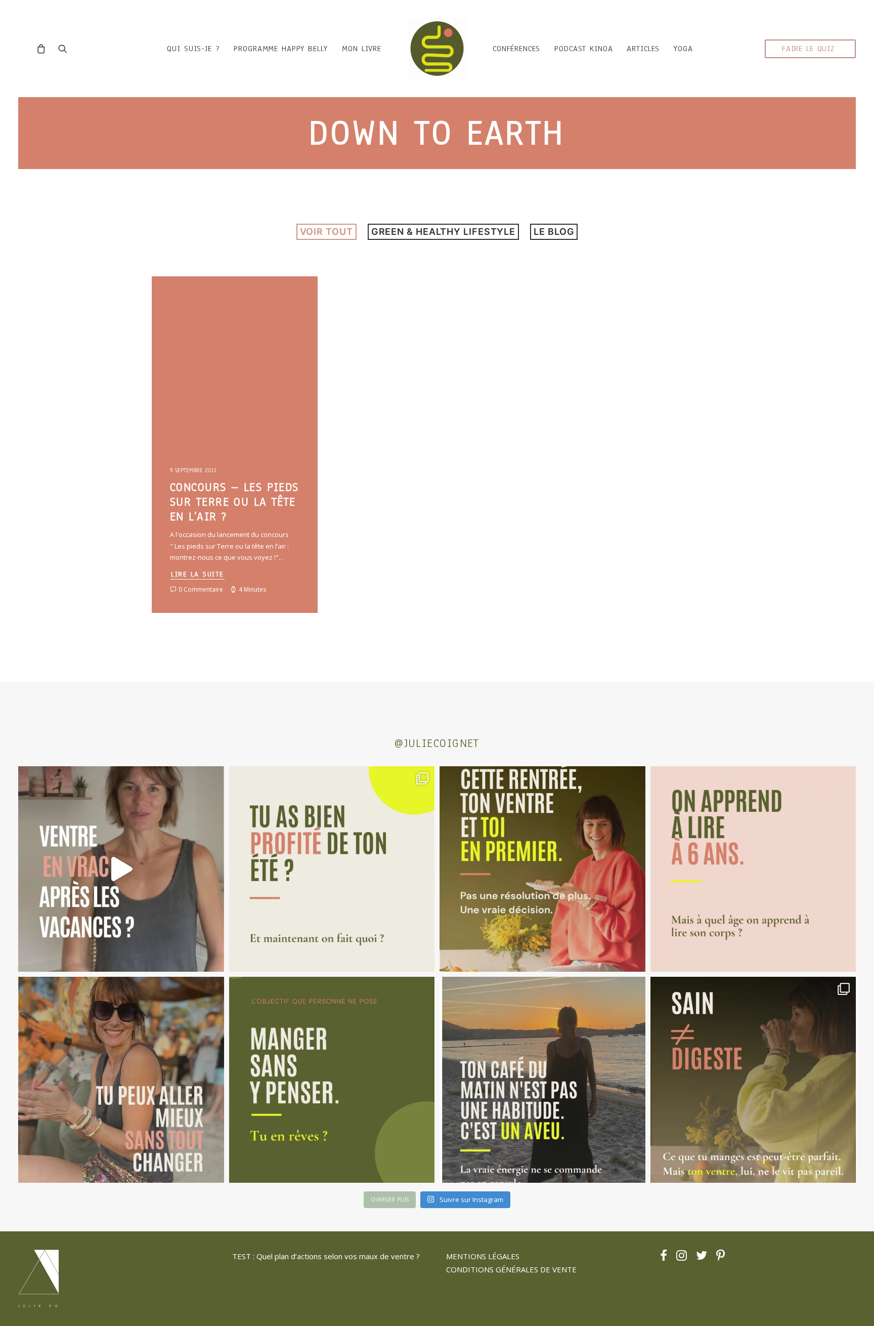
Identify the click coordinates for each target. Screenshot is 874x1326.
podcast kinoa (583, 48)
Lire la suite (197, 574)
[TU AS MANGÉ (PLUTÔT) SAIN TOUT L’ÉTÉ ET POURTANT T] (121, 869)
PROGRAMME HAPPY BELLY (281, 48)
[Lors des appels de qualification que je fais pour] (121, 1080)
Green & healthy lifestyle (443, 231)
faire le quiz (808, 48)
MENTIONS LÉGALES (482, 1256)
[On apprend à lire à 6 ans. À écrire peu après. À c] (753, 869)
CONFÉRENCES (516, 48)
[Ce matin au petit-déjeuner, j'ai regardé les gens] (542, 1080)
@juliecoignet (437, 743)
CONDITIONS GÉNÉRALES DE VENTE (511, 1269)
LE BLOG (554, 231)
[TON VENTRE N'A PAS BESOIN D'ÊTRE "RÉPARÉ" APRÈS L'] (332, 869)
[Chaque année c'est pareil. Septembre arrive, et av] (542, 869)
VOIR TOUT (326, 231)
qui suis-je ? (193, 48)
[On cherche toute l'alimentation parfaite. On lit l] (332, 1080)
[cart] (43, 48)
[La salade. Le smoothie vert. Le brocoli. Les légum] (753, 1080)
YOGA (683, 48)
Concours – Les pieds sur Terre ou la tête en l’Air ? (234, 501)
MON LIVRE (361, 48)
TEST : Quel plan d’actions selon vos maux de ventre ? (326, 1256)
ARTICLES (643, 48)
